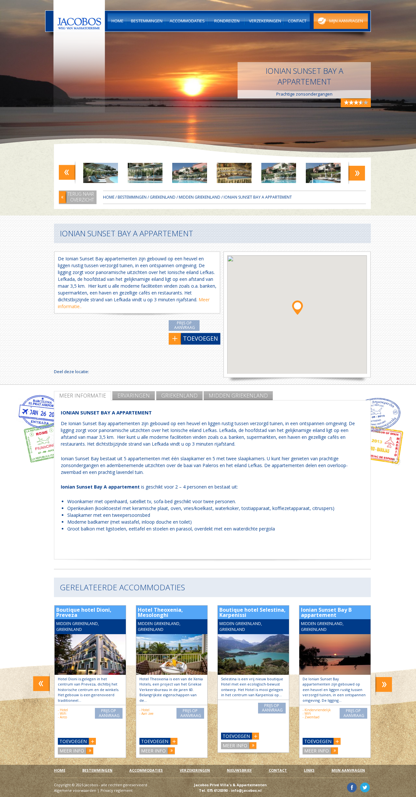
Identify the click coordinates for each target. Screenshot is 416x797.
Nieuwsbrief (239, 770)
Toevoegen (73, 741)
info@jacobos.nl (246, 790)
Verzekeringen (195, 770)
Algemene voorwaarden (75, 790)
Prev (67, 172)
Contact (278, 770)
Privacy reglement (116, 790)
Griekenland (179, 395)
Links (309, 770)
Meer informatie (82, 395)
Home (108, 197)
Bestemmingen (132, 197)
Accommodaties (146, 770)
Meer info (71, 751)
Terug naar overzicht (81, 197)
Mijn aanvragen (348, 770)
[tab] (82, 395)
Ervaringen (133, 395)
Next (356, 172)
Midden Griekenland (238, 395)
